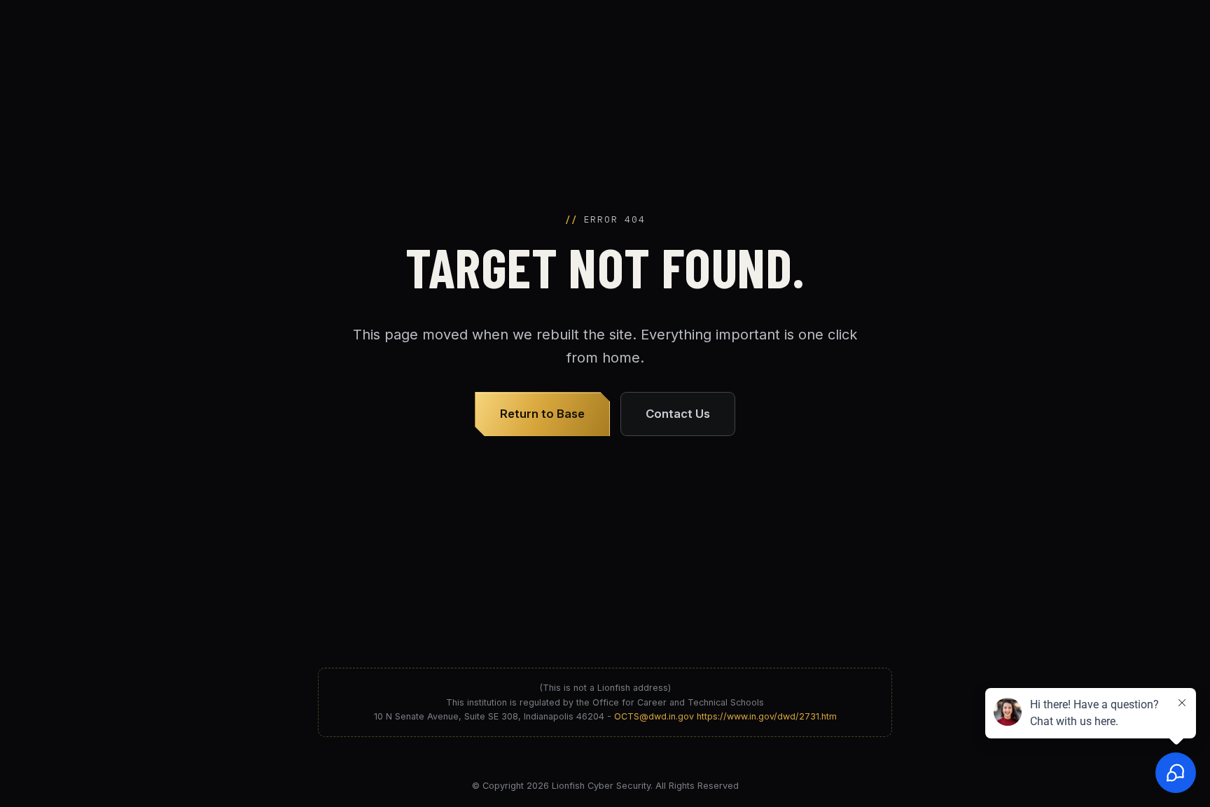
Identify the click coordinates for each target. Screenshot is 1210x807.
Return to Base (542, 414)
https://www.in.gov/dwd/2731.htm (767, 716)
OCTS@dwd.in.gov (654, 716)
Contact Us (678, 414)
